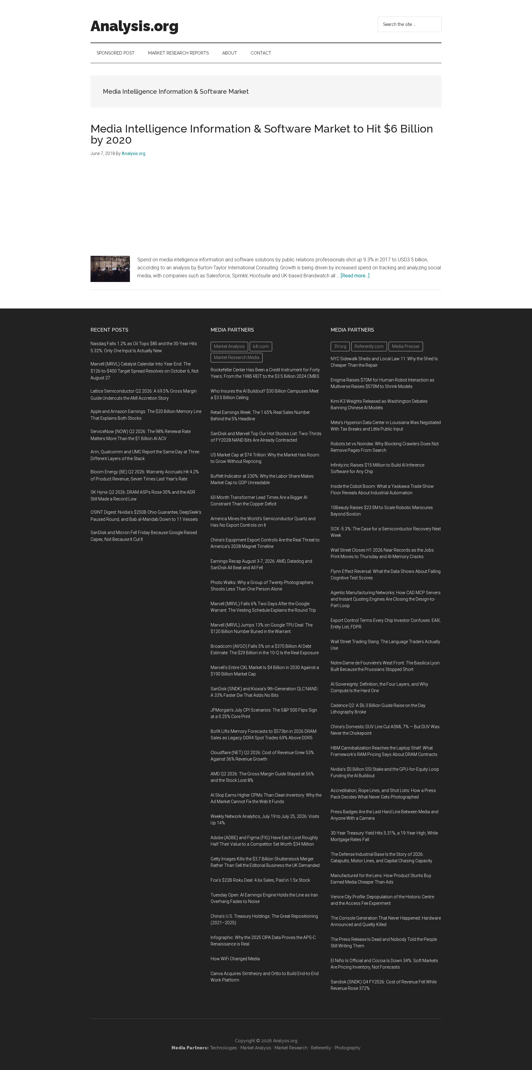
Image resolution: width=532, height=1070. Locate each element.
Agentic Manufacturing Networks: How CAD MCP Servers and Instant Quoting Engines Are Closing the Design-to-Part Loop (386, 599)
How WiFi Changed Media (235, 958)
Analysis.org (135, 26)
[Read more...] (355, 276)
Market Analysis (255, 1047)
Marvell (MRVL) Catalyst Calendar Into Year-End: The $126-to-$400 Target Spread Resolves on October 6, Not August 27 (145, 371)
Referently (321, 1047)
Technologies (223, 1047)
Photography (348, 1047)
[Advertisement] (266, 209)
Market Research (291, 1047)
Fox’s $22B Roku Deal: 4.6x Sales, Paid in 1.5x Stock (260, 880)
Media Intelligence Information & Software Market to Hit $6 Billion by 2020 (262, 134)
